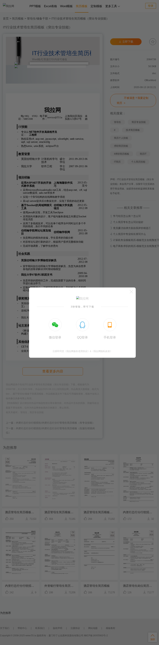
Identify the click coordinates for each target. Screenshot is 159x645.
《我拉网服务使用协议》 (77, 351)
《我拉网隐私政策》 (101, 351)
